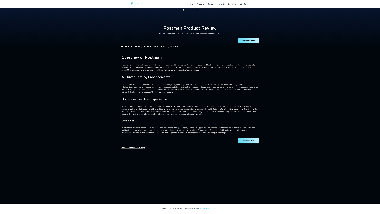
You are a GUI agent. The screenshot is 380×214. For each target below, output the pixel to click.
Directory (244, 4)
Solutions (200, 4)
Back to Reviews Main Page (133, 148)
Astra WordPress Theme (209, 208)
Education (232, 4)
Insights (221, 4)
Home (190, 4)
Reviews (211, 4)
